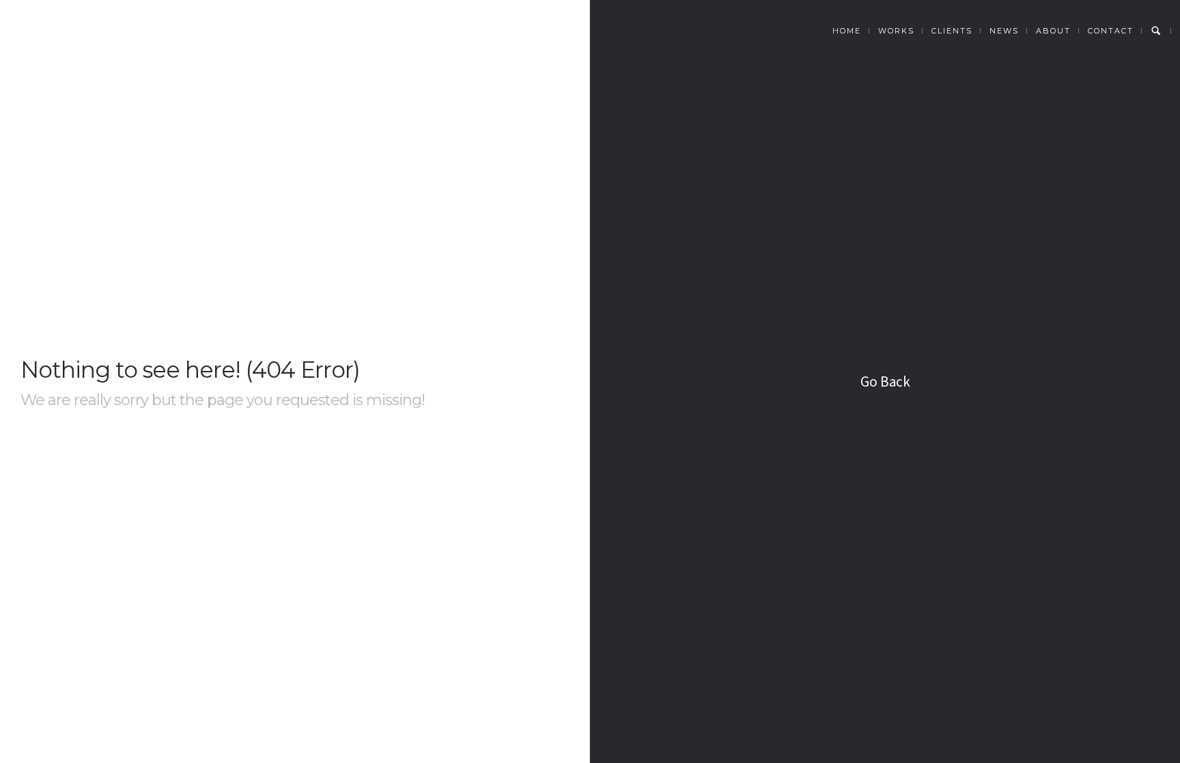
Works (896, 31)
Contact (1111, 31)
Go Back (885, 381)
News (1004, 31)
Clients (951, 31)
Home (846, 31)
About (1053, 31)
